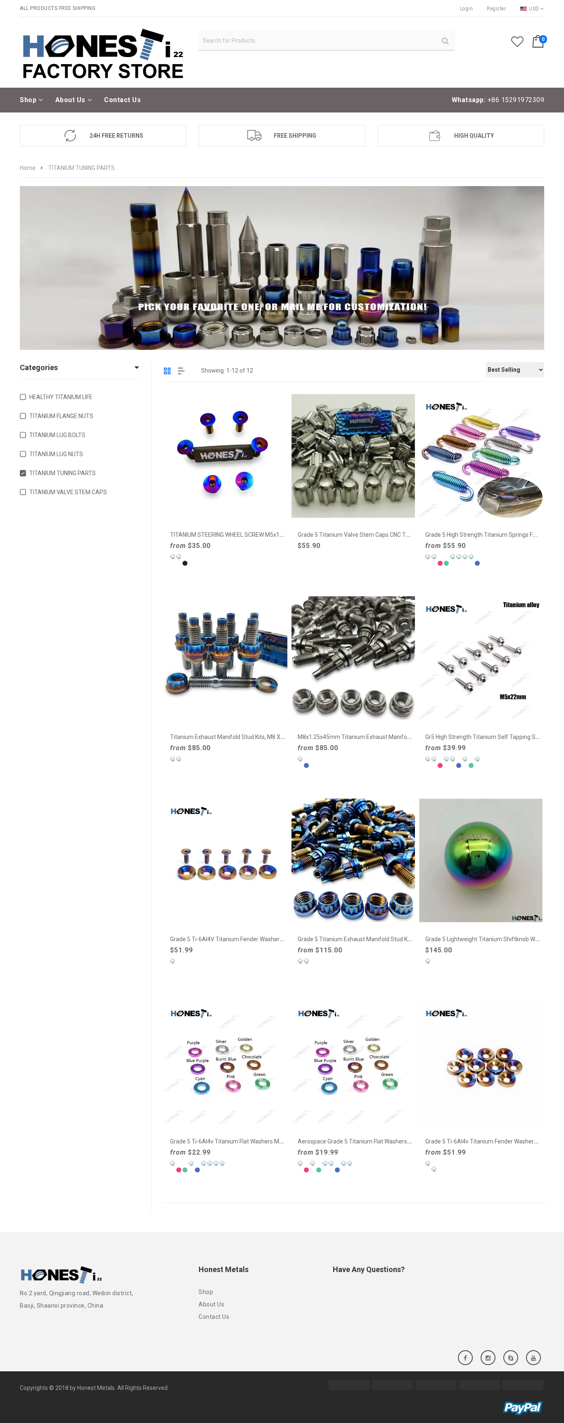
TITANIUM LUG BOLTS (57, 435)
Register (496, 9)
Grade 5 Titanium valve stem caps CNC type (356, 534)
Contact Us (214, 1316)
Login (466, 9)
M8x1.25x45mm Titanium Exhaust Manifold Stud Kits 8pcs (374, 737)
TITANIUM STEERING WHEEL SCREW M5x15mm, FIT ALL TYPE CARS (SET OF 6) (273, 534)
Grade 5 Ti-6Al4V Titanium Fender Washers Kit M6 (235, 939)
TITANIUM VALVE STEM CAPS (68, 492)
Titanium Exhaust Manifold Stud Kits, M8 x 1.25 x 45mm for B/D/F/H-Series (268, 737)
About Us (211, 1304)
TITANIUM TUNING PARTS (62, 473)
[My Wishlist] (521, 44)
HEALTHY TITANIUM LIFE (60, 397)
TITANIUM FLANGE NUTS (61, 416)
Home (28, 168)
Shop (206, 1292)
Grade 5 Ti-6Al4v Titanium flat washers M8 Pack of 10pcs (245, 1141)
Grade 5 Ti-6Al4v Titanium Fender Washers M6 (485, 1141)
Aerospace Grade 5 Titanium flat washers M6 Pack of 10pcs (376, 1141)
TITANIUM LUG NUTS (56, 454)
